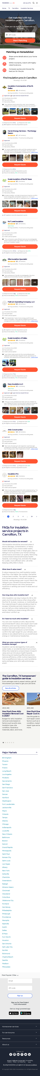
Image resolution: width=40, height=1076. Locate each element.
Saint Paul (6, 854)
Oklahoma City (7, 900)
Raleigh (5, 884)
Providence (6, 917)
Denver (5, 794)
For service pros (8, 1033)
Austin (4, 927)
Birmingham (6, 758)
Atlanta (5, 821)
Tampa (4, 818)
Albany (4, 867)
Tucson (5, 764)
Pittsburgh (6, 914)
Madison (5, 964)
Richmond (6, 954)
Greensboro (6, 881)
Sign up (20, 996)
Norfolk (5, 950)
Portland (5, 904)
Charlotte (6, 877)
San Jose (5, 791)
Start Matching (20, 40)
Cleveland (6, 894)
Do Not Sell (21, 1061)
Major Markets (9, 752)
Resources (6, 1039)
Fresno (4, 768)
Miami (4, 811)
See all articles (10, 688)
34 (32, 516)
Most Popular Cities (9, 975)
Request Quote (20, 118)
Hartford (5, 798)
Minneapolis (6, 851)
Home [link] (4, 8)
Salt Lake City (7, 947)
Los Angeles (6, 774)
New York (5, 871)
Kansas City (6, 857)
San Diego (6, 784)
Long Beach (6, 771)
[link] (20, 89)
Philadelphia (7, 910)
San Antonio (6, 944)
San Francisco (7, 788)
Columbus (6, 897)
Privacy (9, 1061)
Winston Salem (8, 887)
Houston (5, 940)
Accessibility (29, 1061)
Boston (5, 841)
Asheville (5, 874)
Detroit (5, 844)
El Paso (5, 934)
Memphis (5, 920)
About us (5, 1045)
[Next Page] (37, 516)
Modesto (5, 778)
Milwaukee (6, 967)
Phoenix (5, 761)
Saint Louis (6, 861)
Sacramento (7, 781)
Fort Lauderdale (8, 804)
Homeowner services (10, 1027)
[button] (5, 111)
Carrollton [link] (15, 8)
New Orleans (7, 834)
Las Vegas (6, 864)
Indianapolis (6, 827)
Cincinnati (6, 891)
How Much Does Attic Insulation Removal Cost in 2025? (13, 713)
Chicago (5, 824)
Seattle (5, 960)
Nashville (5, 924)
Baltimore (6, 837)
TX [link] (9, 8)
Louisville (5, 831)
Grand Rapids (7, 847)
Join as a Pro (27, 3)
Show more (34, 152)
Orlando (5, 814)
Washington (6, 801)
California (14, 1061)
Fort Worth (6, 937)
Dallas (4, 930)
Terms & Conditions (31, 1065)
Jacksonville (6, 808)
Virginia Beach (7, 957)
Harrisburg (6, 907)
